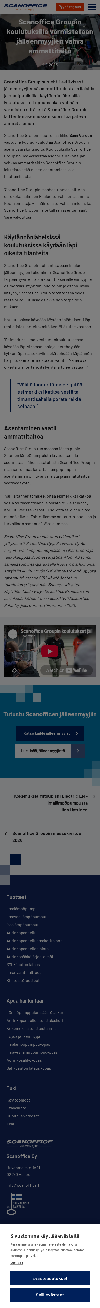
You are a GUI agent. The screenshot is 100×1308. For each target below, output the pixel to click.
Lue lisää (16, 1262)
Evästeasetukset (50, 1278)
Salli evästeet (50, 1294)
